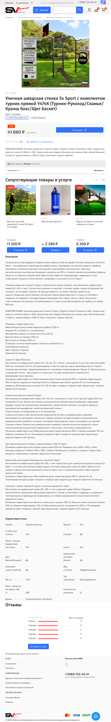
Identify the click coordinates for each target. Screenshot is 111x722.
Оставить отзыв (38, 646)
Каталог (9, 2)
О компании (22, 2)
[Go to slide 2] (38, 89)
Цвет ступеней (12, 114)
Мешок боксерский (51, 221)
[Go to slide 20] (72, 89)
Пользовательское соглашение (19, 687)
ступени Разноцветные (17, 118)
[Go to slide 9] (51, 89)
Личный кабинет (12, 697)
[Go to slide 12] (57, 89)
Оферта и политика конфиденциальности (24, 678)
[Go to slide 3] (40, 89)
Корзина (9, 702)
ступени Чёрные (38, 118)
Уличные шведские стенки (59, 17)
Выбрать (55, 250)
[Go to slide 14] (61, 89)
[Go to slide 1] (36, 89)
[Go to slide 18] (68, 89)
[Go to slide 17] (66, 89)
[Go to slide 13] (59, 89)
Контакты (9, 668)
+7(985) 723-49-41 (87, 2)
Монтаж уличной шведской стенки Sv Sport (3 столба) (20, 224)
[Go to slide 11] (55, 89)
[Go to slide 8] (49, 89)
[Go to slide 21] (74, 89)
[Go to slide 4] (42, 89)
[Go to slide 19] (70, 89)
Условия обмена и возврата (17, 683)
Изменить (36, 164)
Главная (9, 17)
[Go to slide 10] (53, 89)
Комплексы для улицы (29, 17)
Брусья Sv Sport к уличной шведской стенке (89, 222)
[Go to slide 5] (44, 89)
